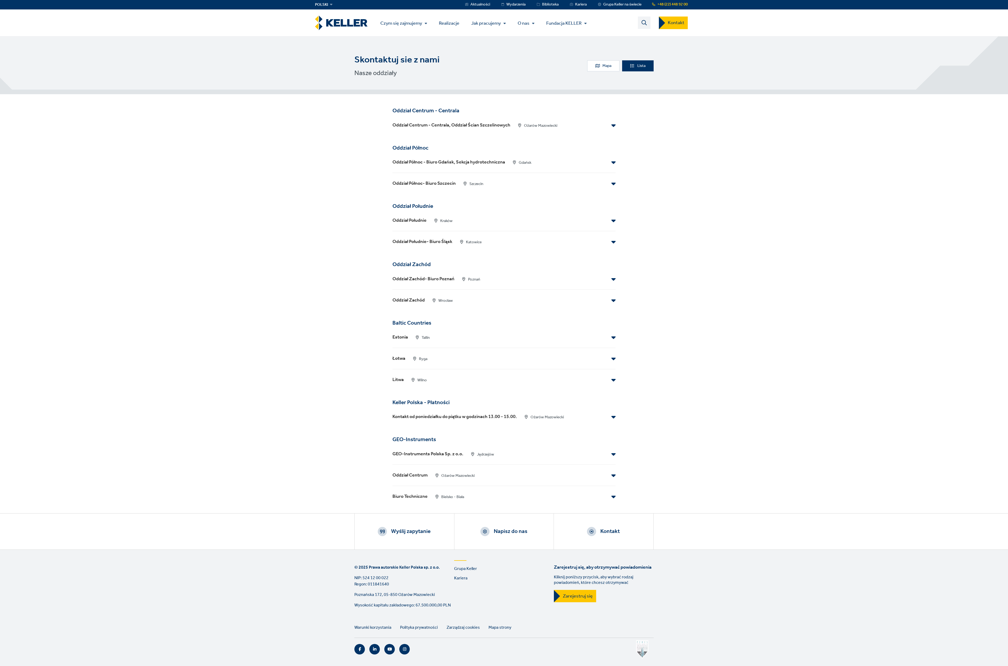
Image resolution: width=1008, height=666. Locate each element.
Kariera (581, 4)
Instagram (404, 649)
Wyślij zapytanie (410, 531)
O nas (523, 23)
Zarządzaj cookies (463, 627)
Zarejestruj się (578, 596)
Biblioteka (550, 4)
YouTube (389, 649)
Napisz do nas (510, 531)
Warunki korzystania (372, 627)
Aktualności (480, 4)
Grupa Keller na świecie (622, 4)
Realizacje (449, 23)
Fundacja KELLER (564, 23)
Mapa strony (500, 627)
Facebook (359, 649)
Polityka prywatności (419, 627)
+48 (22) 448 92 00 (672, 4)
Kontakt (676, 22)
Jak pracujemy (486, 23)
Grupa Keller (465, 569)
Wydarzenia (516, 4)
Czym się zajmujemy (401, 23)
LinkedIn (374, 649)
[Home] (341, 22)
